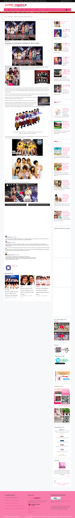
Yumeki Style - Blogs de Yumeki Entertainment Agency (14, 505)
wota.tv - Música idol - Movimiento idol (11, 503)
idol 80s (47, 12)
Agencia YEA (15, 266)
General (34, 516)
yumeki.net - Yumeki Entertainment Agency (12, 500)
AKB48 (5, 12)
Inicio (29, 9)
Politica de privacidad (42, 9)
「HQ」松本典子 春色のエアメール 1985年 (66, 86)
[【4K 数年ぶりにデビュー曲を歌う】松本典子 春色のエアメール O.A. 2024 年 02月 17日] (58, 73)
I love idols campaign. (62, 469)
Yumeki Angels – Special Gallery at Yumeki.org (55, 9)
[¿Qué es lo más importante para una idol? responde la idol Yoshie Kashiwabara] (58, 214)
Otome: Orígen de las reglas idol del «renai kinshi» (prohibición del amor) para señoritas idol (66, 150)
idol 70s (43, 12)
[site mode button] (66, 9)
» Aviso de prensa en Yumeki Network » (65, 404)
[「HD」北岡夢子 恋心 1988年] (58, 60)
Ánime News (13, 12)
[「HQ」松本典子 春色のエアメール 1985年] (58, 88)
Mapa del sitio (33, 9)
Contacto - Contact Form (32, 506)
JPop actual (27, 12)
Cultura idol (8, 12)
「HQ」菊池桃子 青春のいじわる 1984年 (66, 45)
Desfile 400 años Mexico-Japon (15, 9)
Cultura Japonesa (38, 12)
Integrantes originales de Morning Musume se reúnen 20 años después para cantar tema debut (11, 293)
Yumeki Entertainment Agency (40, 502)
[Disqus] (27, 220)
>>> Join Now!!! (67, 476)
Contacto (6, 9)
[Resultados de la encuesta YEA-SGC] (58, 112)
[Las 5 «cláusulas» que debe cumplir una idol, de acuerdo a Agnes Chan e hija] (58, 183)
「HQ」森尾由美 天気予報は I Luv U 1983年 (66, 31)
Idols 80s (65, 516)
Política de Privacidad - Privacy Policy (34, 508)
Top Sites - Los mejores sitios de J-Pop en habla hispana (14, 508)
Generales (22, 12)
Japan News (18, 12)
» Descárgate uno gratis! (67, 406)
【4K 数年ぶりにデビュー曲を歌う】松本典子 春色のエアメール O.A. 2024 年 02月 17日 (66, 72)
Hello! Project (32, 12)
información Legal (31, 511)
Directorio (24, 9)
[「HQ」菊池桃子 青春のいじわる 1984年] (58, 46)
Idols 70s (69, 516)
